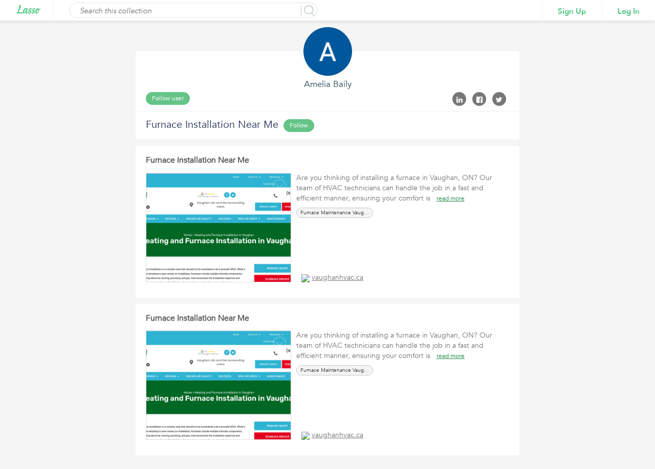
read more (450, 198)
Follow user (168, 98)
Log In (629, 11)
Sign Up (572, 11)
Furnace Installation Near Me (197, 160)
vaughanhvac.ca (337, 277)
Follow (299, 125)
